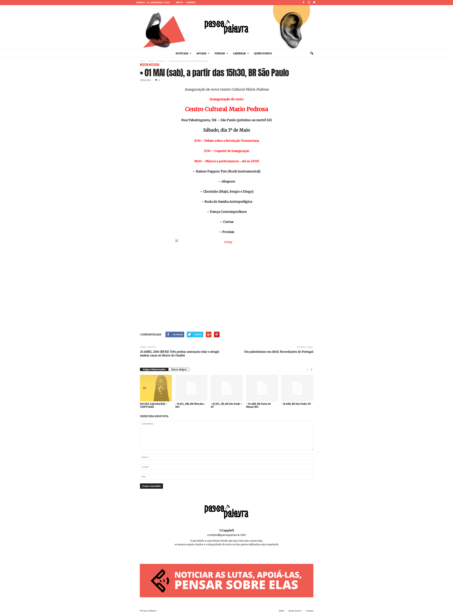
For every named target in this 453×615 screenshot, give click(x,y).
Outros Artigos (179, 369)
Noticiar (182, 53)
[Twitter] (314, 2)
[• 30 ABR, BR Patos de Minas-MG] (262, 388)
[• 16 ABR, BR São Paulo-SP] (297, 388)
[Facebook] (304, 2)
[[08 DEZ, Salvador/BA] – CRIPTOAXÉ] (156, 388)
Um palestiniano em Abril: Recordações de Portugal (278, 351)
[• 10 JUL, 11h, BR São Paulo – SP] (227, 388)
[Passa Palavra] (226, 27)
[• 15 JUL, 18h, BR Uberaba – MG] (191, 388)
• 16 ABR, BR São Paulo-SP (296, 403)
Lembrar (239, 53)
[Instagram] (309, 2)
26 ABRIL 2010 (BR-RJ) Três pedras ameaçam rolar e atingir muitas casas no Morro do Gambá (179, 353)
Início (179, 2)
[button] (312, 53)
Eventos (160, 61)
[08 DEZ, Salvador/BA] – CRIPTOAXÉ (153, 405)
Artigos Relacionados (154, 369)
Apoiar (201, 53)
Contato (191, 2)
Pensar (219, 53)
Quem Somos (263, 53)
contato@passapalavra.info (226, 535)
